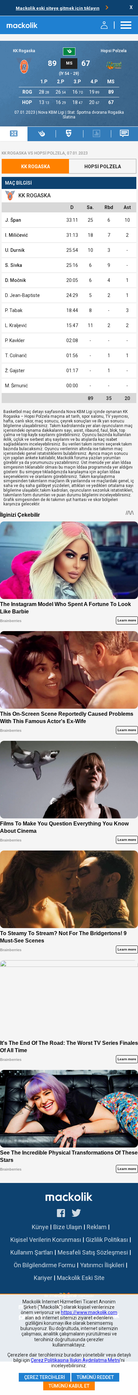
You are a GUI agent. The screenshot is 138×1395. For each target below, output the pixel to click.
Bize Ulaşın (67, 1226)
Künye (40, 1226)
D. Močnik (15, 280)
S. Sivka (13, 265)
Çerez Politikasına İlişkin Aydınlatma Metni (75, 1360)
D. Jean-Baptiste (22, 295)
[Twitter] (76, 1214)
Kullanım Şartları (31, 1252)
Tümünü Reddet (95, 1377)
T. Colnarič (16, 355)
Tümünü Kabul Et (69, 1386)
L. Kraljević (16, 325)
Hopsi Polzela (114, 50)
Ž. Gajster (15, 370)
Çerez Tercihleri (44, 1377)
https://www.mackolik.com (89, 1312)
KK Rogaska (24, 50)
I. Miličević (16, 235)
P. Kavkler (15, 340)
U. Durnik (14, 250)
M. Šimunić (16, 385)
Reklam (97, 1226)
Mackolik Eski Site (81, 1277)
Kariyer (43, 1277)
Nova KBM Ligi (51, 112)
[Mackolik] (22, 25)
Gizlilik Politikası (107, 1239)
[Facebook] (61, 1214)
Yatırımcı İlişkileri (102, 1265)
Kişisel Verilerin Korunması (45, 1239)
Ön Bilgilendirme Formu (44, 1265)
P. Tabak (13, 310)
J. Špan (13, 220)
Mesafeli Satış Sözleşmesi (93, 1252)
